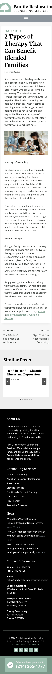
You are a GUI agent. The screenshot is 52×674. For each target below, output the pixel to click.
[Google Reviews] (26, 650)
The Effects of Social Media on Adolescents (11, 336)
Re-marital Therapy (17, 505)
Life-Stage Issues (16, 496)
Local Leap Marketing (30, 644)
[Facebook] (16, 650)
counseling (23, 169)
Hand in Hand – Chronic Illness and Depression (24, 372)
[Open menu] (26, 18)
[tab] (20, 399)
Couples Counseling (17, 474)
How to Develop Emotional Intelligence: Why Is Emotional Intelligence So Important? (22, 548)
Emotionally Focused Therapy (22, 492)
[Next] (44, 381)
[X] (21, 650)
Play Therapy (13, 500)
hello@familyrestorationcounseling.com (27, 579)
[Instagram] (31, 650)
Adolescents (13, 483)
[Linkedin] (36, 650)
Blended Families (15, 487)
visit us (41, 311)
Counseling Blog (12, 31)
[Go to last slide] (8, 381)
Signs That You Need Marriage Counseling (41, 336)
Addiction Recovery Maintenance (23, 478)
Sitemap (15, 644)
